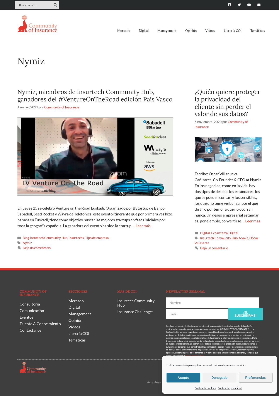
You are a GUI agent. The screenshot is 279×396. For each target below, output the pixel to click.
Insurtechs (76, 238)
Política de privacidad (230, 388)
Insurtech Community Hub (219, 238)
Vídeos (210, 30)
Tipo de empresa (97, 238)
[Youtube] (249, 5)
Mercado (123, 30)
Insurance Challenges (135, 311)
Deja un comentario (37, 248)
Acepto (183, 378)
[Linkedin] (230, 5)
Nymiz (27, 243)
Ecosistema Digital (224, 233)
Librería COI (233, 30)
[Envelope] (259, 5)
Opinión (191, 30)
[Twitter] (239, 5)
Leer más (143, 225)
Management (167, 30)
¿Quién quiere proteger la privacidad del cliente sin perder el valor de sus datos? (227, 103)
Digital (144, 30)
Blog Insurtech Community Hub (45, 238)
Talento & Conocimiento (40, 323)
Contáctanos (30, 330)
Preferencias (255, 378)
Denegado (219, 378)
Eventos (26, 317)
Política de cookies (205, 388)
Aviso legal (154, 382)
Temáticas (257, 30)
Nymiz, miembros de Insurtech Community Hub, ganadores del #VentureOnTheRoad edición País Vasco (94, 95)
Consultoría (30, 304)
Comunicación (32, 310)
